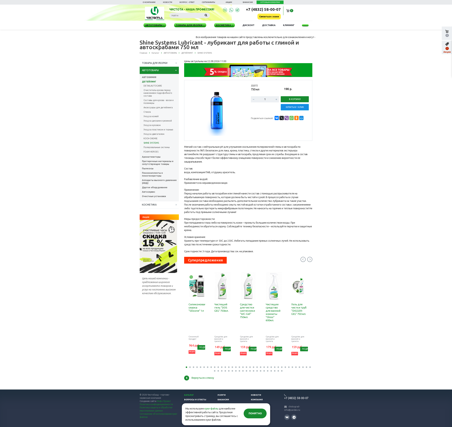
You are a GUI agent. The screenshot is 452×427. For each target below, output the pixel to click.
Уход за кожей (151, 116)
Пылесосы (147, 168)
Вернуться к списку (203, 377)
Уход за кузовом (152, 125)
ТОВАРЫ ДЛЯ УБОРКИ (154, 63)
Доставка (268, 25)
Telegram (294, 417)
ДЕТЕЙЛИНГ (149, 81)
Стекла (147, 112)
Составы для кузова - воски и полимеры (159, 101)
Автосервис (148, 192)
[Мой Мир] (301, 118)
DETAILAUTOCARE (153, 86)
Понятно (255, 413)
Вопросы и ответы (195, 400)
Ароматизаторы (151, 157)
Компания (257, 400)
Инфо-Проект (164, 401)
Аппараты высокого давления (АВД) (159, 181)
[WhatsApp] (291, 118)
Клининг (289, 25)
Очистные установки (154, 196)
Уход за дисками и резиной (158, 121)
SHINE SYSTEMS (151, 143)
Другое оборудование (154, 187)
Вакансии (248, 2)
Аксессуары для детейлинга (158, 107)
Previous (194, 110)
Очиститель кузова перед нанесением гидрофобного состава (158, 93)
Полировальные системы (157, 147)
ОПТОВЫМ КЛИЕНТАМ (270, 2)
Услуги (222, 395)
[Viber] (286, 118)
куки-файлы (211, 408)
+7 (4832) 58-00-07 (263, 9)
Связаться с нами (269, 16)
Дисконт (248, 25)
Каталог (189, 395)
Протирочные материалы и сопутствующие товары (157, 162)
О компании (149, 2)
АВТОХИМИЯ (149, 77)
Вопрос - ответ (187, 2)
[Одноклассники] (296, 118)
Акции (229, 2)
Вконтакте (287, 417)
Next (239, 110)
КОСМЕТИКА (149, 204)
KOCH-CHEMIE (150, 138)
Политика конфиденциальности (156, 404)
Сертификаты (208, 2)
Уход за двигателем (154, 134)
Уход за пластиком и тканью (158, 129)
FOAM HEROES (151, 152)
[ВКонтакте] (277, 118)
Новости (167, 2)
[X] (281, 118)
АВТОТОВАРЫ (150, 70)
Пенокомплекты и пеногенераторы (152, 174)
